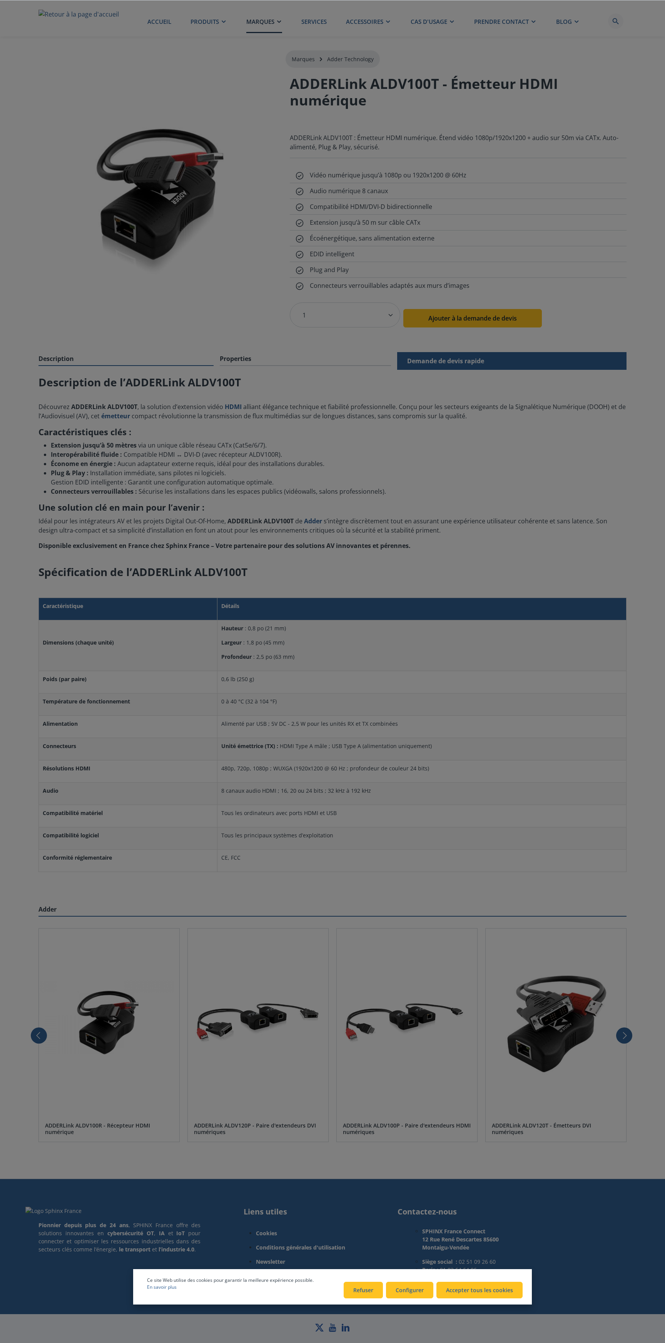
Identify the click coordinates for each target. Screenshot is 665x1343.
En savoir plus (162, 1287)
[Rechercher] (615, 21)
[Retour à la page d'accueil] (78, 21)
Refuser (363, 1290)
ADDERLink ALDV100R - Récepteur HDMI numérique (97, 1129)
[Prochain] (624, 1035)
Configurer (410, 1290)
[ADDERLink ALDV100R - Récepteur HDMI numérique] (109, 1022)
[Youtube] (333, 1329)
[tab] (126, 359)
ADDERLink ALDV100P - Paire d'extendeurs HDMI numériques (407, 1129)
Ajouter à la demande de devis (472, 318)
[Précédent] (39, 1035)
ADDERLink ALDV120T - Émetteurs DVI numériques (541, 1129)
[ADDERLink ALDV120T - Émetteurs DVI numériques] (556, 1022)
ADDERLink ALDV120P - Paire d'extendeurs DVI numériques (255, 1129)
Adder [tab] (47, 909)
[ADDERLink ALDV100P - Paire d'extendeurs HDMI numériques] (407, 1022)
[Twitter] (320, 1329)
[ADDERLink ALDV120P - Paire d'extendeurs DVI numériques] (258, 1022)
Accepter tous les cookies (479, 1290)
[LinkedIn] (345, 1329)
